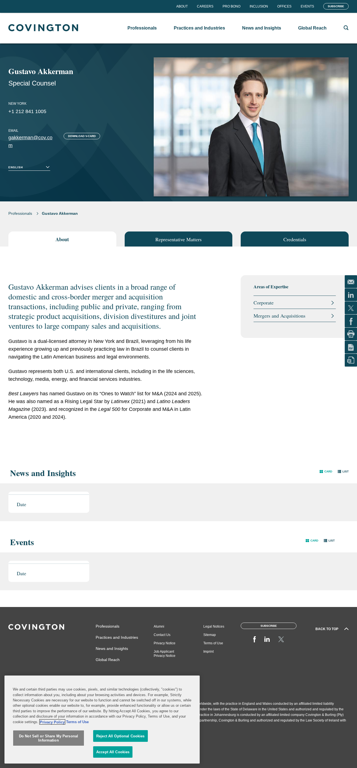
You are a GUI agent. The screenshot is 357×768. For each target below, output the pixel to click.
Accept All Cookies (112, 752)
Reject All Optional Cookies (120, 736)
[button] (326, 471)
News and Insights (112, 648)
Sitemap (209, 635)
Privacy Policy (52, 722)
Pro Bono (231, 6)
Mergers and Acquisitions (279, 315)
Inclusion (259, 6)
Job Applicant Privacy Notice (164, 654)
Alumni (159, 626)
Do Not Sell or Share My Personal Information (48, 738)
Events (307, 6)
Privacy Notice (164, 643)
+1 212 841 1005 (27, 111)
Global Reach (108, 659)
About (182, 6)
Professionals (20, 213)
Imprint (208, 652)
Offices (284, 6)
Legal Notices (213, 626)
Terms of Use (213, 643)
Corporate (264, 302)
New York (17, 104)
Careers (205, 6)
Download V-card (82, 136)
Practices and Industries (117, 637)
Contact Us (162, 635)
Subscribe (336, 6)
